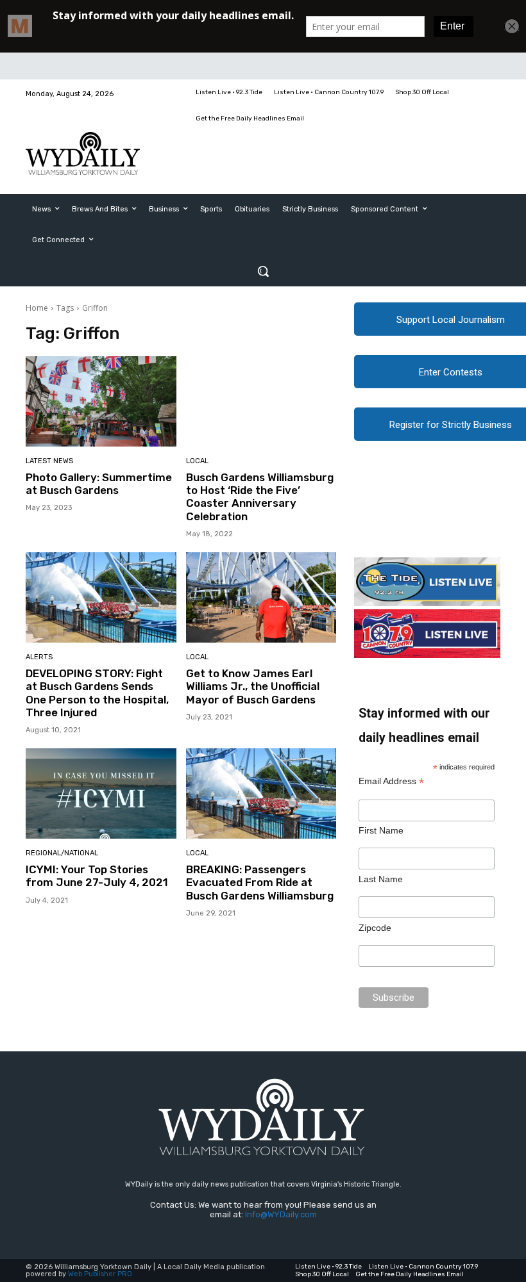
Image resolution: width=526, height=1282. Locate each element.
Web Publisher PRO (100, 1274)
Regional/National (62, 853)
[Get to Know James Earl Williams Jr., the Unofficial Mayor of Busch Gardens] (261, 597)
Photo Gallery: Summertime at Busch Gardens (99, 484)
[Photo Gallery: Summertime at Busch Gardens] (101, 401)
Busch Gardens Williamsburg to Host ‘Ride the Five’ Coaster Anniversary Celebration (260, 497)
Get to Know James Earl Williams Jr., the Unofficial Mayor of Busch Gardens (252, 686)
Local (197, 460)
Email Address (391, 781)
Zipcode (375, 928)
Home (37, 307)
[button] (263, 271)
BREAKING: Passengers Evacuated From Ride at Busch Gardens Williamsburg (260, 882)
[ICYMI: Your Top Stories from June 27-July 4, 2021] (101, 793)
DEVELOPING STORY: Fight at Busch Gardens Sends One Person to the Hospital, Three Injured (97, 693)
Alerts (39, 657)
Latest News (49, 460)
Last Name (381, 879)
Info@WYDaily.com (281, 1214)
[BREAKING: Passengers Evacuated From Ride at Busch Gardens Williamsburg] (261, 793)
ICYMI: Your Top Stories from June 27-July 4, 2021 (97, 876)
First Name (381, 830)
